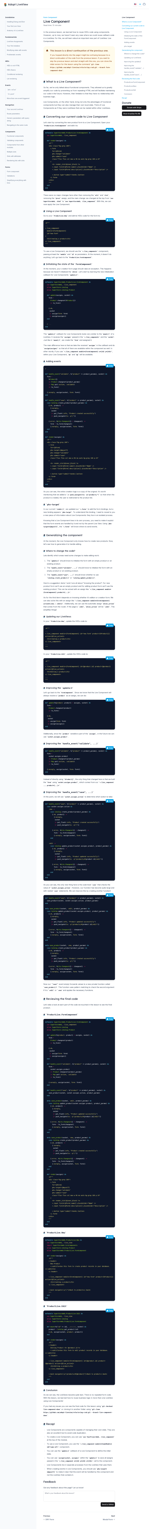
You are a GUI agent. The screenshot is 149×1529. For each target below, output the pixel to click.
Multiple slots (11, 152)
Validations (11, 176)
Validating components (15, 140)
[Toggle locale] (135, 4)
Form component (13, 171)
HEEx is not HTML (13, 65)
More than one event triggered (18, 98)
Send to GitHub (108, 1504)
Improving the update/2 (132, 61)
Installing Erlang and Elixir (16, 22)
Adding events (129, 42)
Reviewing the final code (131, 79)
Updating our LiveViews (132, 58)
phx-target (128, 46)
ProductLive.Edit (130, 90)
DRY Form (50, 1519)
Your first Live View (14, 26)
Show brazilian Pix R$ (131, 114)
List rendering (12, 79)
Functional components (15, 136)
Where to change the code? (134, 54)
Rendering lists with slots (16, 160)
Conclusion (128, 94)
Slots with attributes (14, 156)
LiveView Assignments (15, 41)
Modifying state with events (17, 50)
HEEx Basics (11, 70)
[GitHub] (144, 4)
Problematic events (14, 54)
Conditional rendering (15, 74)
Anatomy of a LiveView (15, 30)
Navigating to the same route (17, 125)
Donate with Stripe (134, 107)
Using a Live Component (133, 32)
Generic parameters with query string (18, 119)
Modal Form (108, 1519)
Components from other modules (15, 146)
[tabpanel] (79, 1496)
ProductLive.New (130, 86)
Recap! (124, 98)
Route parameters (13, 114)
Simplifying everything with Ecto (16, 181)
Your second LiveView (15, 109)
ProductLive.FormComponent (134, 82)
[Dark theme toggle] (140, 4)
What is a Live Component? (131, 22)
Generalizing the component (132, 50)
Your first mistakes (13, 46)
